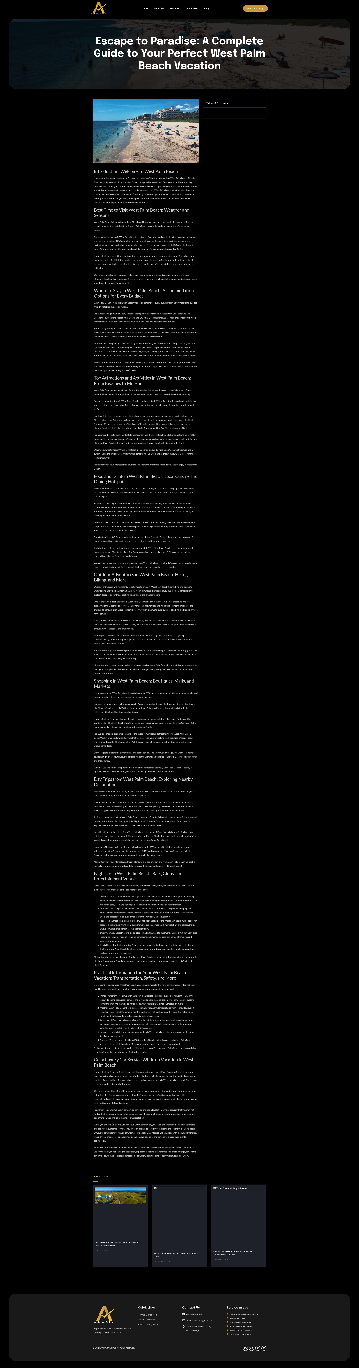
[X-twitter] (257, 1348)
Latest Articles (146, 1319)
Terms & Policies (147, 1314)
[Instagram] (251, 1348)
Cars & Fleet (192, 8)
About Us (159, 8)
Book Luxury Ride (148, 1324)
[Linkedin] (263, 1348)
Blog (206, 8)
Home (145, 8)
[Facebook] (245, 1348)
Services (174, 8)
